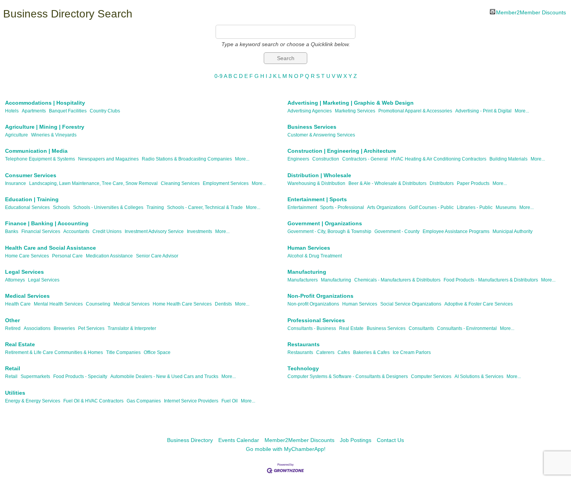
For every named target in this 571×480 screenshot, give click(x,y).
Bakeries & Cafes (371, 352)
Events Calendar (238, 440)
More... (522, 111)
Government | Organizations (324, 223)
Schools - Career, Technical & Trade (205, 207)
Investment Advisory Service (154, 231)
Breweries (64, 328)
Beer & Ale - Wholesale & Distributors (387, 183)
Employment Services (226, 183)
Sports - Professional (342, 207)
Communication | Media (36, 151)
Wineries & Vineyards (54, 135)
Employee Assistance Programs (456, 231)
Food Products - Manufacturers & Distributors (491, 280)
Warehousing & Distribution (316, 183)
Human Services (308, 248)
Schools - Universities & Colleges (108, 207)
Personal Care (67, 256)
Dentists (223, 304)
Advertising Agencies (309, 111)
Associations (37, 328)
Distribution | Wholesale (319, 175)
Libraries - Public (475, 207)
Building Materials (508, 159)
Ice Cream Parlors (412, 352)
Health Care (18, 304)
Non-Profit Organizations (320, 296)
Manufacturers (302, 280)
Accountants (76, 231)
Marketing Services (355, 111)
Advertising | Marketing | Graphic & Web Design (350, 103)
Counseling (98, 304)
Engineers (298, 159)
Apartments (34, 111)
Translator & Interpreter (132, 328)
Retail (12, 368)
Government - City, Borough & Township (329, 231)
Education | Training (32, 199)
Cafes (344, 352)
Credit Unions (107, 231)
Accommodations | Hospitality (45, 103)
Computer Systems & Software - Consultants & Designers (347, 376)
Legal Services (24, 272)
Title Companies (123, 352)
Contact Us (390, 440)
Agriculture (16, 135)
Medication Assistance (109, 256)
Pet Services (91, 328)
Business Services (311, 127)
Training (155, 207)
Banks (11, 231)
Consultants (421, 328)
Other (12, 320)
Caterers (325, 352)
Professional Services (316, 320)
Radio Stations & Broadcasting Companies (187, 159)
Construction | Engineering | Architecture (341, 151)
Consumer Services (30, 175)
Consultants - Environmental (467, 328)
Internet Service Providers (191, 401)
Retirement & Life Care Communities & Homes (54, 352)
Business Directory (190, 440)
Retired (13, 328)
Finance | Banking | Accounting (47, 223)
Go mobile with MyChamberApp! (286, 449)
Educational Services (27, 207)
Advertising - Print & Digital (483, 111)
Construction (325, 159)
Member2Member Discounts (531, 11)
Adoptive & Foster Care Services (478, 304)
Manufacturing (306, 272)
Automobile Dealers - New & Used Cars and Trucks (164, 376)
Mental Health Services (58, 304)
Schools (61, 207)
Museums (506, 207)
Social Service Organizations (410, 304)
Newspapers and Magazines (108, 159)
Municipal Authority (513, 231)
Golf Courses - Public (431, 207)
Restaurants (303, 344)
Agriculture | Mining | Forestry (44, 127)
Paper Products (473, 183)
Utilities (15, 393)
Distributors (442, 183)
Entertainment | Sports (317, 199)
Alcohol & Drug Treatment (314, 256)
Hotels (12, 111)
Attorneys (15, 280)
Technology (303, 368)
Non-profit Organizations (313, 304)
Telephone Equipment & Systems (40, 159)
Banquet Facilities (68, 111)
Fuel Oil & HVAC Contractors (93, 401)
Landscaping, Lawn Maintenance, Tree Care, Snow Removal (93, 183)
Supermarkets (35, 376)
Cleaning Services (180, 183)
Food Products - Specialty (80, 376)
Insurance (15, 183)
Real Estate (351, 328)
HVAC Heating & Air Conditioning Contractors (438, 159)
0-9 (218, 76)
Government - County (397, 231)
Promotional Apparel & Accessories (415, 111)
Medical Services (27, 296)
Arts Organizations (386, 207)
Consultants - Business (311, 328)
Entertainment (302, 207)
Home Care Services (27, 256)
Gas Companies (144, 401)
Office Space (157, 352)
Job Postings (355, 440)
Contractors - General (365, 159)
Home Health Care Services (182, 304)
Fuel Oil (229, 401)
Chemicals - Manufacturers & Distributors (397, 280)
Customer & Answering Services (321, 135)
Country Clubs (105, 111)
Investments (199, 231)
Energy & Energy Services (32, 401)
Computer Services (431, 376)
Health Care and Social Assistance (50, 248)
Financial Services (40, 231)
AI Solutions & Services (478, 376)
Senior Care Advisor (157, 256)
